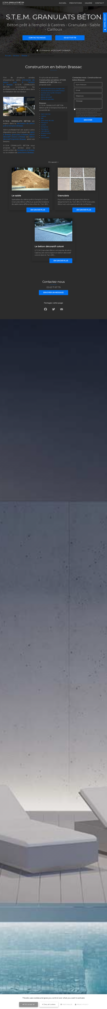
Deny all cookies (49, 1004)
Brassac (25, 56)
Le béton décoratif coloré (49, 246)
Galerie (88, 3)
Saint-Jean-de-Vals (47, 120)
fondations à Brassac (26, 150)
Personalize (67, 1004)
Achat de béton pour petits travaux (53, 90)
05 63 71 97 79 (70, 38)
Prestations (75, 3)
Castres (43, 116)
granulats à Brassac (20, 134)
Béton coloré (45, 95)
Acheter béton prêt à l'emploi (51, 93)
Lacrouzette (45, 137)
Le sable (16, 195)
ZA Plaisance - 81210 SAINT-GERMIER (54, 51)
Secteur (16, 56)
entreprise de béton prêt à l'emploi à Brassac (19, 82)
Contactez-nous (37, 38)
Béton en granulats (47, 99)
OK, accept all (29, 1004)
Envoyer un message (53, 293)
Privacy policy (82, 1004)
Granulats (63, 195)
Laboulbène (45, 131)
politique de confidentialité (87, 117)
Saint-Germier (46, 114)
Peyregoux (44, 129)
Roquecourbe (46, 133)
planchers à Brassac (26, 153)
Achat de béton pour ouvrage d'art (53, 88)
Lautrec (43, 125)
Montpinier (44, 127)
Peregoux (44, 122)
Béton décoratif (46, 97)
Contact (99, 3)
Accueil (62, 3)
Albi (42, 118)
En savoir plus (38, 210)
